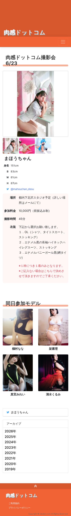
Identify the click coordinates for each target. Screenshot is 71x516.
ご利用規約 (14, 503)
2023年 (10, 447)
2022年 (10, 453)
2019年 (10, 469)
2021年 (10, 458)
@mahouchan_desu (22, 189)
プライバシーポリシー (19, 507)
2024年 (10, 442)
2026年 (10, 431)
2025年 (10, 437)
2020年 (10, 464)
